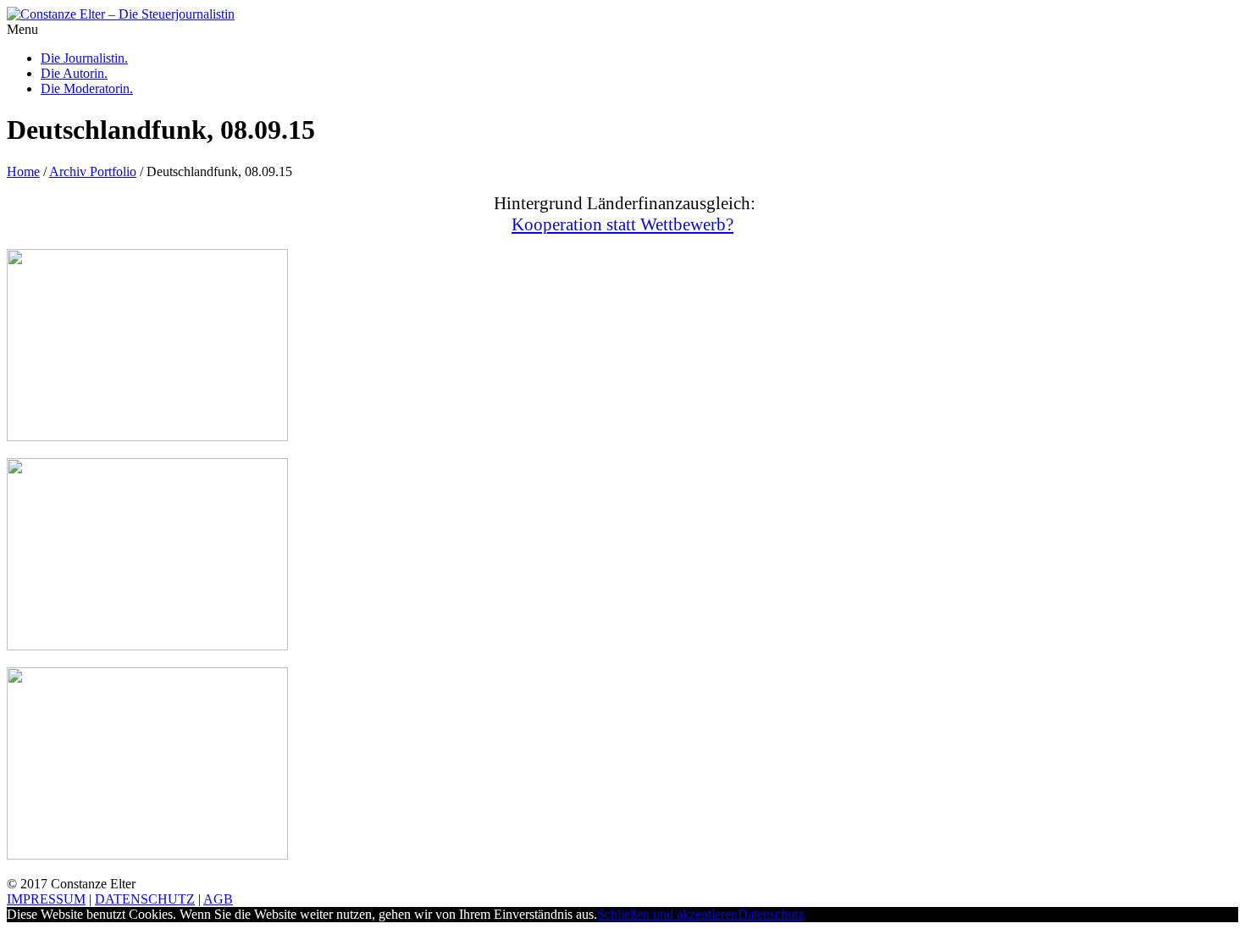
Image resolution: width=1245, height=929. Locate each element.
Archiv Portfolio (92, 171)
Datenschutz (771, 914)
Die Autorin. (74, 73)
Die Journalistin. (84, 58)
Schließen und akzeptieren (667, 914)
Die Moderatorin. (87, 88)
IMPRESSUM (46, 899)
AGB (218, 899)
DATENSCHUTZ (145, 899)
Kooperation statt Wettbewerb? (622, 224)
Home (23, 171)
